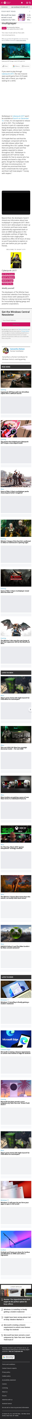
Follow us (17, 66)
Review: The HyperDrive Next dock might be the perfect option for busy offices (17, 1302)
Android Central (7, 1403)
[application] (16, 201)
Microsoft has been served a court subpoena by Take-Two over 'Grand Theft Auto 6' (17, 1337)
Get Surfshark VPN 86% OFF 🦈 (20, 7)
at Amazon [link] (8, 274)
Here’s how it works (21, 40)
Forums (4, 1396)
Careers (4, 1384)
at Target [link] (7, 281)
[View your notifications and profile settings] (22, 2)
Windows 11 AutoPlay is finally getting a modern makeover (15, 1311)
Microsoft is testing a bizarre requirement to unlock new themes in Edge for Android (17, 1327)
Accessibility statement (9, 1380)
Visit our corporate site (16, 1351)
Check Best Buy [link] (7, 284)
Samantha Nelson (14, 27)
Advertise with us (7, 1399)
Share (6, 66)
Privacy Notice (25, 331)
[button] (30, 3)
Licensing (5, 1388)
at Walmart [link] (8, 277)
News (4, 28)
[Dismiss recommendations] (30, 11)
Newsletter (26, 66)
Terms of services (23, 329)
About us (4, 1392)
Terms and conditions (8, 1364)
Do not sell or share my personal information (15, 1407)
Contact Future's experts (9, 1368)
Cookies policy (6, 1376)
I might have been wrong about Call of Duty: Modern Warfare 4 (17, 1318)
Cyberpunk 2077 (8, 74)
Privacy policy (6, 1372)
